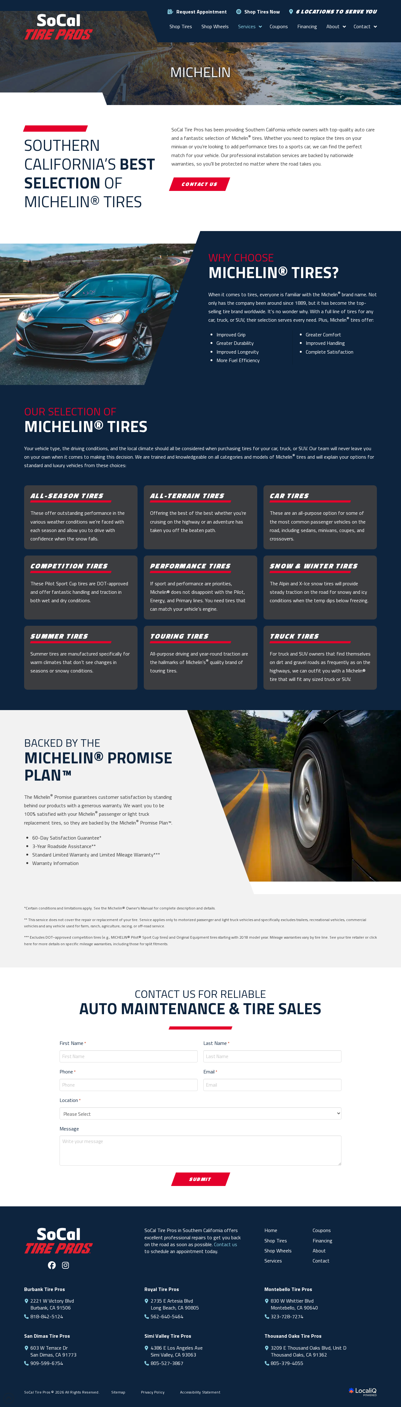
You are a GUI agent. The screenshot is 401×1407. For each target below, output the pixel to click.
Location (70, 1100)
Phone (68, 1071)
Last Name (216, 1043)
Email (210, 1071)
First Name (73, 1043)
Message (69, 1128)
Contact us (225, 1244)
